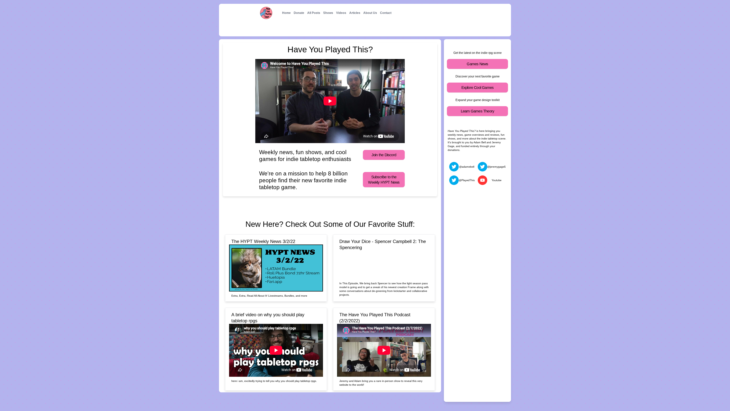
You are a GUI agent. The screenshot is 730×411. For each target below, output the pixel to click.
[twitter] (454, 166)
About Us (370, 12)
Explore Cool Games (477, 87)
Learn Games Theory (477, 111)
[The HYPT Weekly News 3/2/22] (276, 268)
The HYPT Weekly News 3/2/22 (263, 241)
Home (286, 12)
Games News (477, 64)
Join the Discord (383, 155)
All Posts (313, 12)
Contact (385, 12)
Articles (354, 12)
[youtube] (482, 180)
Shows (328, 12)
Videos (341, 12)
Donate (299, 12)
